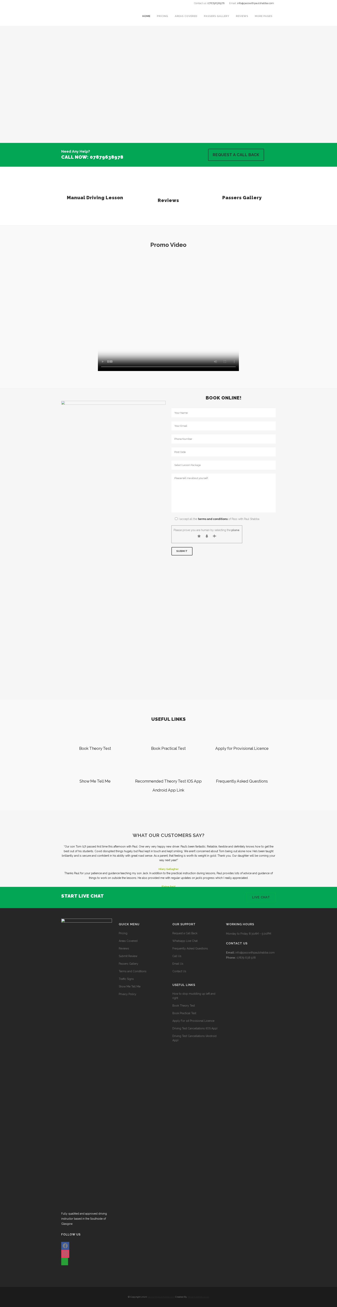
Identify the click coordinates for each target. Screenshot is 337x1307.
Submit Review (128, 956)
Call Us (176, 956)
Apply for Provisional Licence (242, 748)
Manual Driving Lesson (95, 197)
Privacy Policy (127, 994)
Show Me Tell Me (95, 781)
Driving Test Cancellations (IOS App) (194, 1028)
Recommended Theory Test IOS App (168, 781)
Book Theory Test (95, 748)
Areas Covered (128, 940)
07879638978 (216, 3)
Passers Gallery (242, 197)
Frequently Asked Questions (242, 781)
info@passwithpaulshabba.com (255, 3)
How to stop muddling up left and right (193, 996)
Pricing (123, 933)
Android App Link (168, 790)
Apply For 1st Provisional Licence (193, 1020)
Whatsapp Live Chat (185, 940)
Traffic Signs (126, 978)
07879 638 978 (246, 957)
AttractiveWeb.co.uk (198, 1296)
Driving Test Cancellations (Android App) (194, 1038)
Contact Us (179, 971)
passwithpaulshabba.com (161, 1296)
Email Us (177, 963)
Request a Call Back (236, 154)
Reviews (168, 200)
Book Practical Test (168, 748)
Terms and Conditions (132, 971)
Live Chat (261, 897)
